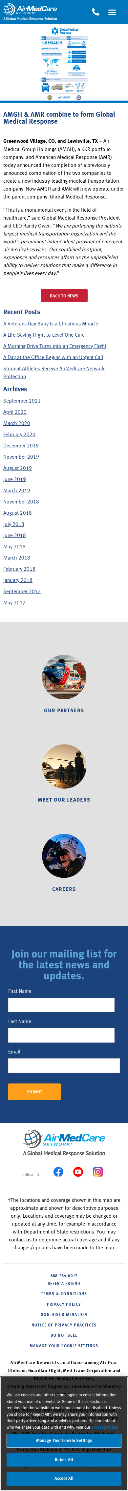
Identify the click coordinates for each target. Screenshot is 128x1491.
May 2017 (14, 602)
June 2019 (14, 479)
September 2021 (22, 401)
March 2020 (16, 423)
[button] (112, 12)
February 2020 (19, 434)
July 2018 (13, 524)
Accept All (64, 1478)
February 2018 (19, 569)
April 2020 (15, 412)
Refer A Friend (64, 1284)
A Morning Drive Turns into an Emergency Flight (54, 346)
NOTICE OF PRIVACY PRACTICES (64, 1325)
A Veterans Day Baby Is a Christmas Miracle (50, 323)
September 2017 (22, 591)
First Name (20, 991)
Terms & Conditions (64, 1294)
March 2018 (16, 558)
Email (14, 1051)
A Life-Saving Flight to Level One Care (44, 335)
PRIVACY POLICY (64, 1305)
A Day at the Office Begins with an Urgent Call (53, 357)
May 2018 (14, 546)
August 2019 (17, 468)
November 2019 (21, 457)
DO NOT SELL (64, 1336)
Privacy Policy (105, 1427)
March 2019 (16, 490)
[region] (64, 1433)
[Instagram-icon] (98, 1172)
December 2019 (21, 445)
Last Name (19, 1021)
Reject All (64, 1460)
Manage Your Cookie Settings (64, 1346)
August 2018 (17, 513)
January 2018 (17, 580)
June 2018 (14, 535)
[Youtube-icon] (78, 1172)
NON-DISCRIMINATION (64, 1315)
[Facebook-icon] (58, 1172)
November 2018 (21, 501)
